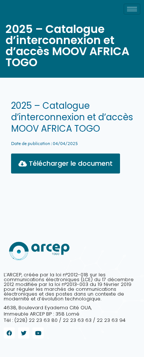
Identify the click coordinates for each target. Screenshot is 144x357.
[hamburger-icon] (132, 9)
